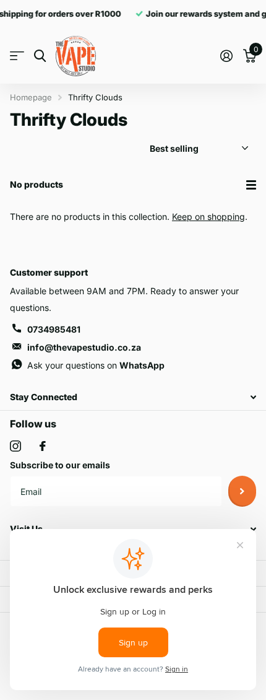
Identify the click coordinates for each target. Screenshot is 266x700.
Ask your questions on (96, 365)
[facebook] (43, 446)
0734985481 (53, 329)
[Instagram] (15, 446)
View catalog (17, 56)
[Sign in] (226, 56)
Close (133, 397)
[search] (40, 56)
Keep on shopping (208, 216)
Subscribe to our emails (60, 465)
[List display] (251, 185)
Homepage (31, 97)
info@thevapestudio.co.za (84, 347)
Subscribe (242, 491)
